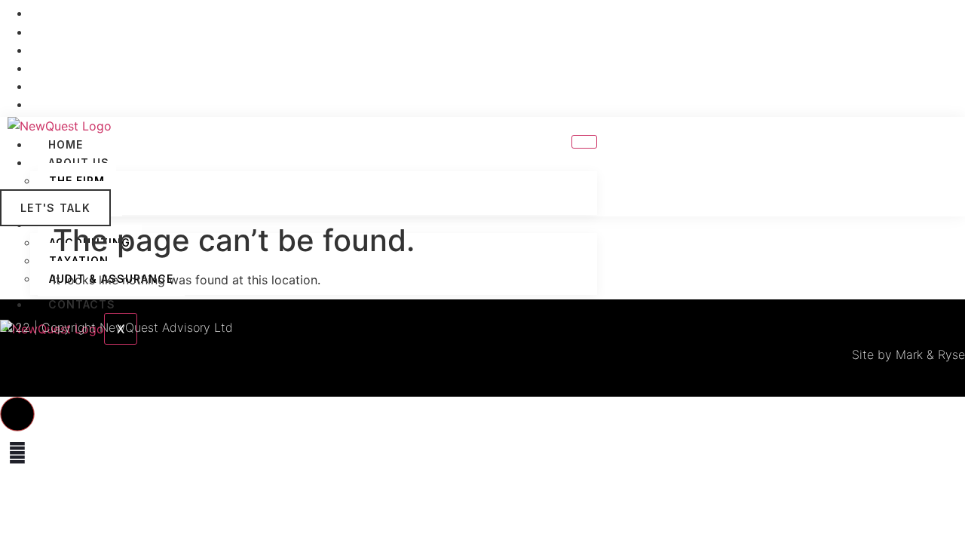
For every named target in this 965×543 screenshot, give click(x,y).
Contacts (81, 304)
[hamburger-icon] (584, 142)
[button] (17, 414)
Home (65, 144)
